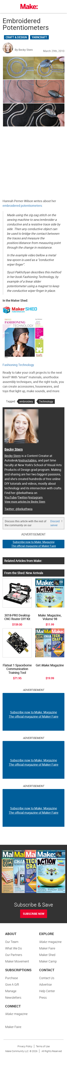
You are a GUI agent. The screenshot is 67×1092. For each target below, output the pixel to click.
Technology (46, 401)
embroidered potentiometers (22, 205)
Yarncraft (39, 37)
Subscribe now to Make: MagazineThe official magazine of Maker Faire (33, 544)
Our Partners (13, 955)
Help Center (47, 991)
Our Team (11, 942)
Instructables (28, 460)
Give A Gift (12, 984)
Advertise (45, 984)
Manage (10, 991)
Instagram (36, 497)
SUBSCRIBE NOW (33, 914)
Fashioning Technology (18, 365)
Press (43, 997)
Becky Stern (13, 449)
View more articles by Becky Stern (24, 502)
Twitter (22, 497)
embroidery (26, 401)
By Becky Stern (24, 50)
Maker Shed (47, 955)
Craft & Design (16, 37)
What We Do (13, 948)
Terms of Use (43, 1046)
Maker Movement (17, 961)
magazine (50, 942)
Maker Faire (47, 948)
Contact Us (46, 978)
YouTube (10, 497)
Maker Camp (48, 961)
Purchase (11, 978)
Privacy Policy (25, 1046)
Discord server (55, 523)
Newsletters (13, 997)
